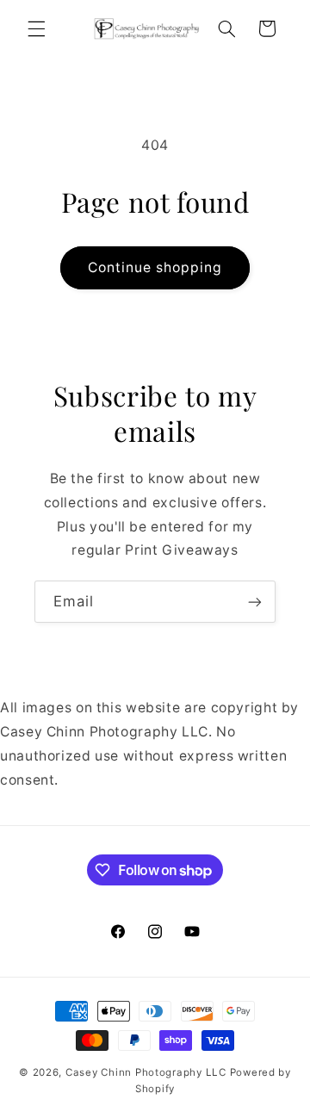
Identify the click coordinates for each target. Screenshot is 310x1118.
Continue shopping (155, 267)
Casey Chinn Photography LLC (145, 1072)
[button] (36, 28)
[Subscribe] (255, 602)
